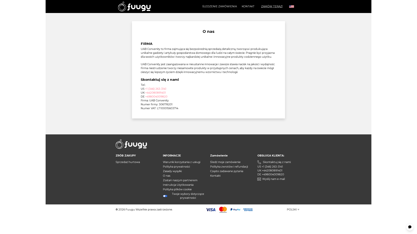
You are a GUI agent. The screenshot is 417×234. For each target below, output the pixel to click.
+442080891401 (155, 92)
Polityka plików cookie (177, 189)
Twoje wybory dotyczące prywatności (188, 195)
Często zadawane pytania (226, 171)
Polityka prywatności (176, 166)
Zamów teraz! (272, 6)
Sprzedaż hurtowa (128, 162)
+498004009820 (156, 96)
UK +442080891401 (269, 170)
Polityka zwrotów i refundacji (229, 166)
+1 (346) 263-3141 (155, 88)
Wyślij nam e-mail (273, 179)
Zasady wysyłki (172, 171)
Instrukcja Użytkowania (178, 184)
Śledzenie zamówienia (219, 6)
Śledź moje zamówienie (225, 162)
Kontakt (248, 6)
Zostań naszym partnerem (180, 180)
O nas (166, 175)
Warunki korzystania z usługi (181, 162)
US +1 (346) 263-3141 (270, 166)
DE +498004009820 (270, 174)
